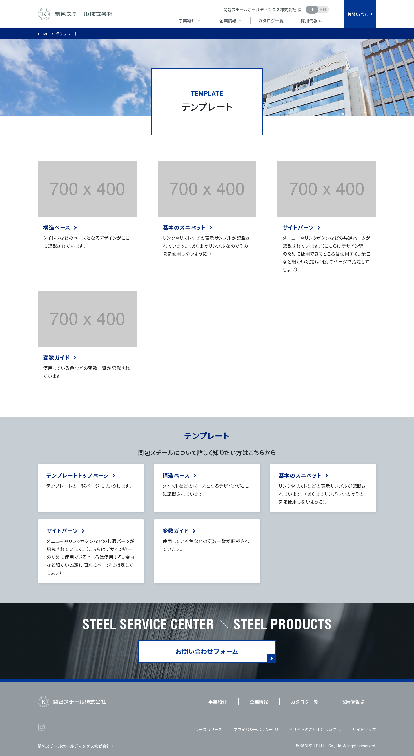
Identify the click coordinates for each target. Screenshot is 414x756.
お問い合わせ (360, 14)
